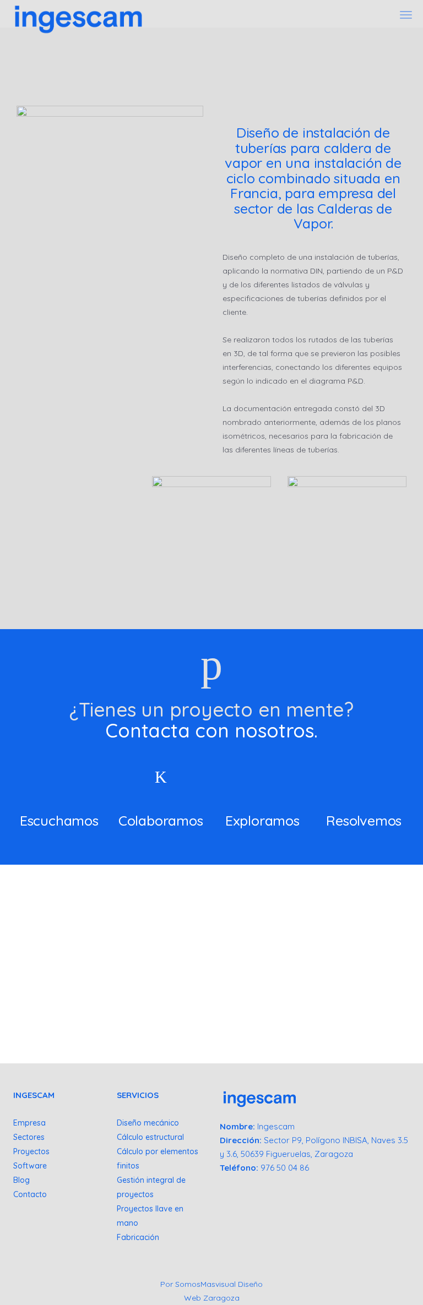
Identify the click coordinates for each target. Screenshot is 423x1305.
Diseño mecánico (148, 1123)
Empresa (29, 1123)
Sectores (29, 1137)
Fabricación (138, 1237)
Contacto (30, 1194)
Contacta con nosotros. (211, 730)
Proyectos (31, 1151)
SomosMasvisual (205, 1284)
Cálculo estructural (150, 1137)
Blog (21, 1180)
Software (30, 1166)
